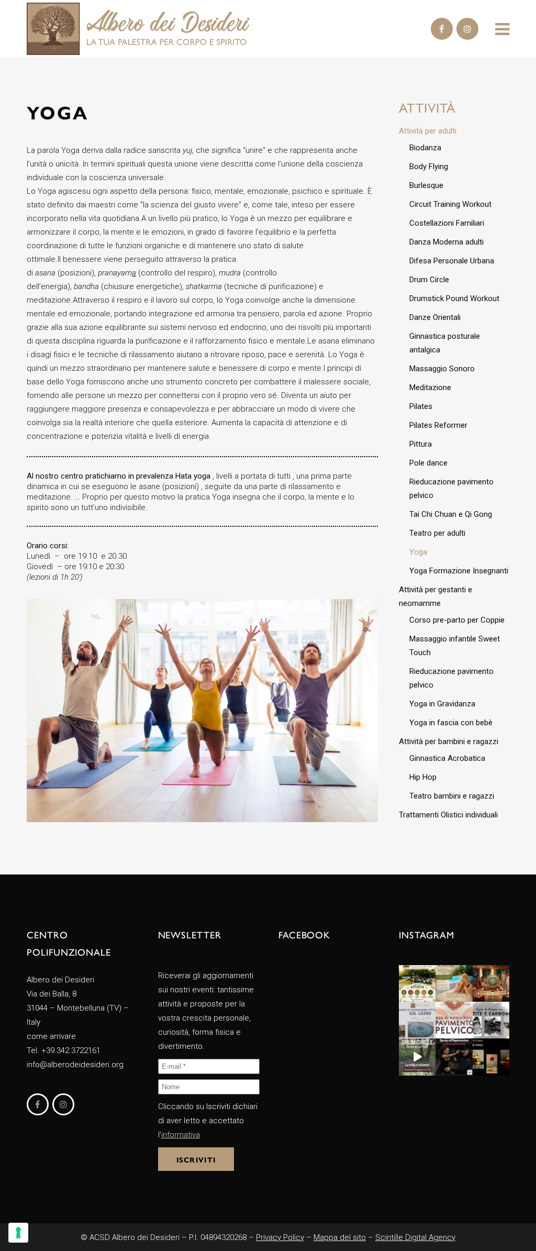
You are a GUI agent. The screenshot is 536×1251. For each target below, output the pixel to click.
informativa (180, 1134)
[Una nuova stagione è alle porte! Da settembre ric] (417, 983)
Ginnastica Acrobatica (447, 758)
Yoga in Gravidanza (442, 703)
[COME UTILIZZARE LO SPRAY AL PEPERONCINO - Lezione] (454, 1056)
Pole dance (428, 463)
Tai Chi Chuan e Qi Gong (450, 514)
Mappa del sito (340, 1237)
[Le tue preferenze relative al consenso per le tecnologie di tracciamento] (18, 1233)
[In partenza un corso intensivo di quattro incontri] (454, 1020)
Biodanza (425, 147)
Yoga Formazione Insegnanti (458, 570)
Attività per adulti (427, 131)
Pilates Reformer (438, 425)
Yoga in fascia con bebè (451, 722)
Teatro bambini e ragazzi (451, 796)
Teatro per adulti (437, 533)
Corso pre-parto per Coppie (457, 620)
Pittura (420, 444)
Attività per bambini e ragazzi (448, 741)
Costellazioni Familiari (446, 223)
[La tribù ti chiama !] (417, 1056)
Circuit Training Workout (450, 204)
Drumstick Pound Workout (454, 298)
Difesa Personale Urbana (451, 260)
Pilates (420, 406)
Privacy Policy (280, 1237)
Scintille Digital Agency (415, 1237)
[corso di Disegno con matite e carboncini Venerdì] (491, 1020)
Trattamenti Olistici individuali (448, 815)
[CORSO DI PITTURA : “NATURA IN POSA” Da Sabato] (491, 1056)
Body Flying (428, 166)
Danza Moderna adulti (446, 242)
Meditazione (430, 387)
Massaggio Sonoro (442, 368)
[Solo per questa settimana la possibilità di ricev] (454, 983)
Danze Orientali (435, 317)
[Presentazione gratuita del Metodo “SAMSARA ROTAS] (491, 983)
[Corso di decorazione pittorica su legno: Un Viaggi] (417, 1020)
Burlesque (426, 185)
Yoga (418, 552)
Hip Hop (423, 777)
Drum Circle (429, 279)
